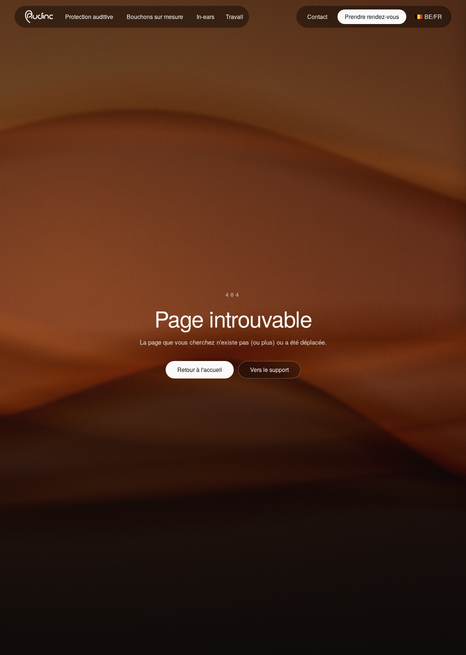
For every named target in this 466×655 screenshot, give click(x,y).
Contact (317, 16)
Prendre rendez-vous (372, 16)
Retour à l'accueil (199, 369)
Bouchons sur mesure (155, 16)
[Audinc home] (39, 16)
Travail (234, 16)
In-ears (205, 16)
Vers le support (269, 369)
